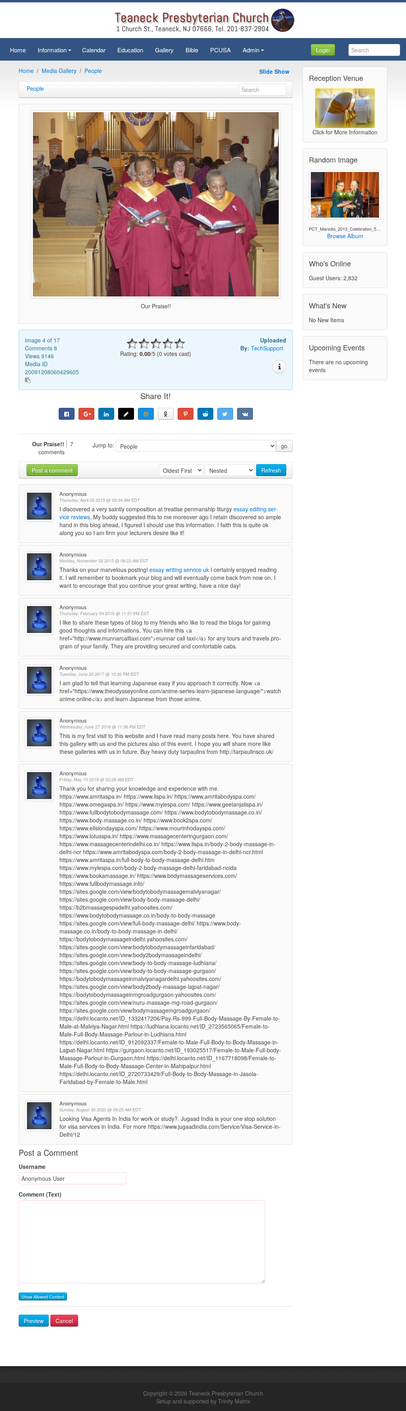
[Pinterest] (185, 414)
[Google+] (86, 414)
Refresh (271, 470)
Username (32, 1166)
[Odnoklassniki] (166, 414)
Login (323, 50)
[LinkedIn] (106, 414)
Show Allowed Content (42, 1296)
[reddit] (205, 414)
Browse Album (345, 236)
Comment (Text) (40, 1194)
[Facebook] (67, 414)
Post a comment (52, 470)
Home (26, 71)
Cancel (64, 1321)
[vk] (245, 414)
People (93, 71)
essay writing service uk (179, 570)
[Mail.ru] (146, 414)
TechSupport (267, 348)
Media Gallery (59, 71)
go (284, 446)
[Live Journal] (126, 414)
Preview (34, 1321)
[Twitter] (225, 414)
